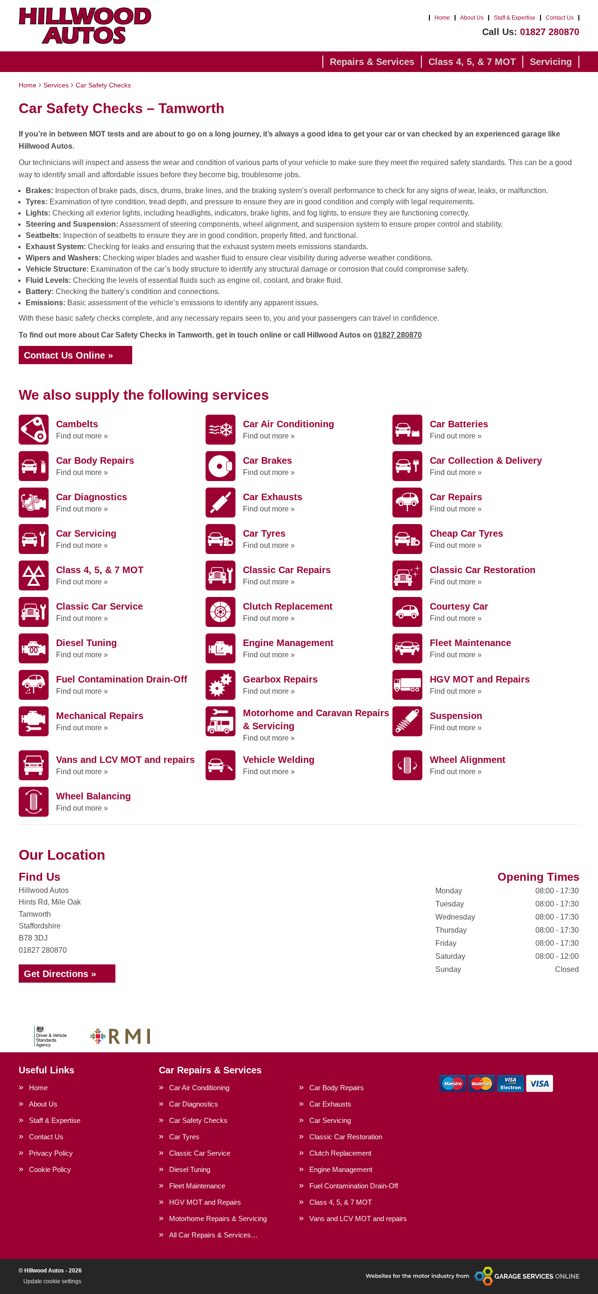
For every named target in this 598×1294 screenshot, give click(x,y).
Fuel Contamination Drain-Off (353, 1185)
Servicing (551, 62)
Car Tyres (184, 1136)
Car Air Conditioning (199, 1087)
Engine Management (340, 1169)
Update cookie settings (52, 1281)
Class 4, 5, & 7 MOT (472, 62)
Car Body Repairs (336, 1087)
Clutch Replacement (340, 1153)
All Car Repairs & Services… (213, 1234)
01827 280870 (530, 31)
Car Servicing (330, 1120)
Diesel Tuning (189, 1169)
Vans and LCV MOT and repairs (358, 1218)
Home (442, 17)
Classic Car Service (199, 1153)
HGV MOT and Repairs (205, 1202)
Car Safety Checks (198, 1120)
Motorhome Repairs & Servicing (218, 1218)
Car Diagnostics (193, 1103)
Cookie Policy (50, 1169)
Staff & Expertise (514, 17)
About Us (472, 17)
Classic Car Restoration (345, 1136)
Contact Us (560, 17)
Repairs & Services (372, 62)
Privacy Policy (51, 1153)
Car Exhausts (330, 1103)
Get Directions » (60, 974)
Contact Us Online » (68, 355)
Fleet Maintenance (197, 1185)
